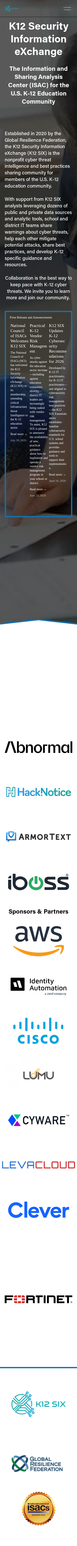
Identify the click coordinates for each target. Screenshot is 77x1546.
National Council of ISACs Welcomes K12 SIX (19, 335)
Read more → (18, 434)
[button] (60, 318)
